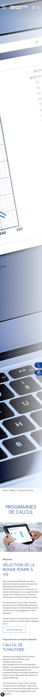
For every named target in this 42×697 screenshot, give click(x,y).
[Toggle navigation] (4, 7)
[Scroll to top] (37, 688)
